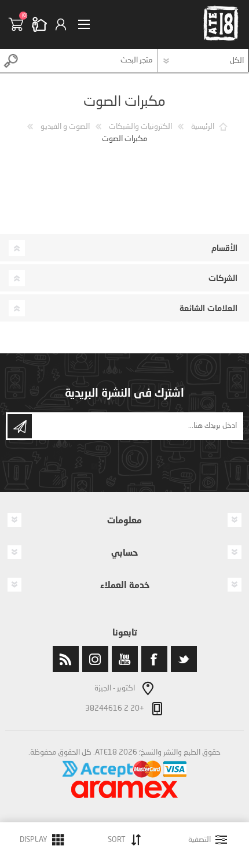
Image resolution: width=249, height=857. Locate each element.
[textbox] (90, 60)
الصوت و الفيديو (65, 127)
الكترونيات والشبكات (140, 127)
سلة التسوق (20, 24)
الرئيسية (202, 127)
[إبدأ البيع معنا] (43, 24)
